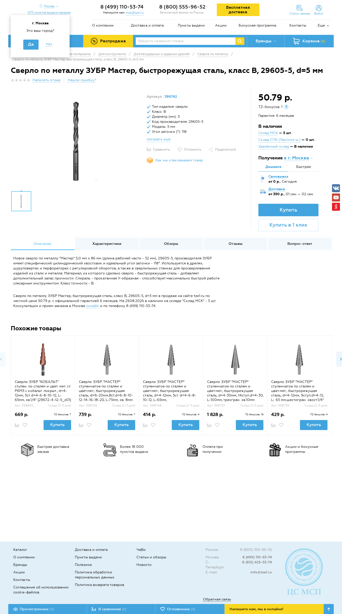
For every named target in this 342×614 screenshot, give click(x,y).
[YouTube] (336, 197)
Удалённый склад (273, 146)
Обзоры (171, 244)
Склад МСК (268, 133)
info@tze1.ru (261, 572)
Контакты (297, 25)
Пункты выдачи (191, 25)
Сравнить (161, 149)
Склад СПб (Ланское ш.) (279, 140)
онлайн (92, 306)
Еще (321, 25)
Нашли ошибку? (82, 80)
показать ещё (158, 139)
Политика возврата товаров (99, 585)
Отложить (192, 149)
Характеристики (106, 244)
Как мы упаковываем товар (179, 160)
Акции (221, 25)
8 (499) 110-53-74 (121, 7)
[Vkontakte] (336, 188)
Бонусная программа (257, 25)
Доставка (276, 189)
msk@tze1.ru (135, 13)
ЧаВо (141, 550)
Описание (42, 244)
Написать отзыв (46, 80)
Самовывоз (278, 176)
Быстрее (303, 167)
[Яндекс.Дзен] (336, 207)
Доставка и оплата (147, 25)
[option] (77, 141)
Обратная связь (217, 599)
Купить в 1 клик (288, 225)
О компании (103, 25)
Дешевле (273, 167)
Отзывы (236, 244)
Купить (288, 210)
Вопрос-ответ (299, 244)
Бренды (20, 565)
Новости (143, 565)
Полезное (83, 565)
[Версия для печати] (328, 81)
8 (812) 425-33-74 (257, 562)
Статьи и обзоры (151, 557)
